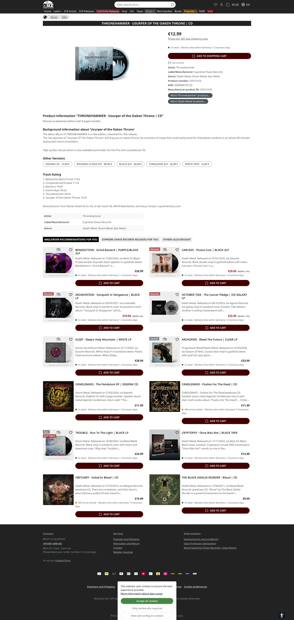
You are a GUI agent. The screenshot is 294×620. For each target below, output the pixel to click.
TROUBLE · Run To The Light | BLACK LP (101, 432)
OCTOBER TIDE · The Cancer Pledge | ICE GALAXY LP (214, 296)
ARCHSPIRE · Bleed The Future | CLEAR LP (209, 339)
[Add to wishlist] (70, 250)
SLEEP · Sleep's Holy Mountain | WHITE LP (103, 339)
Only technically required (147, 608)
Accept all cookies (147, 601)
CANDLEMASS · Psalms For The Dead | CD (209, 384)
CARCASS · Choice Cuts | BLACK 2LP (205, 250)
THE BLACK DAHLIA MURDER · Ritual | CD (209, 477)
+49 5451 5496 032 (52, 543)
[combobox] (141, 5)
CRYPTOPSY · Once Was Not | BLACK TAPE (209, 432)
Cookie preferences (195, 586)
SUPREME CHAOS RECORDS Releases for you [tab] (130, 239)
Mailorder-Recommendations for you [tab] (70, 239)
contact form (62, 560)
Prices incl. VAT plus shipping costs (188, 38)
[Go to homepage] (48, 4)
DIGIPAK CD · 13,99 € (57, 164)
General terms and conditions (201, 539)
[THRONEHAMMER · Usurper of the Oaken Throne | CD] (102, 63)
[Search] (172, 5)
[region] (102, 63)
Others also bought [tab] (177, 239)
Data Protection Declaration (200, 543)
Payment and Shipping (126, 539)
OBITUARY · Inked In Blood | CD (96, 477)
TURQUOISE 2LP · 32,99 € (163, 164)
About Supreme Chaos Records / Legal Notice (210, 547)
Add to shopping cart (211, 56)
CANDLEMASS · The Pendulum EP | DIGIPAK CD (106, 384)
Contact (117, 547)
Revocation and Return (126, 543)
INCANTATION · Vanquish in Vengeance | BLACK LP (107, 296)
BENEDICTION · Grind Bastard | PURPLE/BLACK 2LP (106, 251)
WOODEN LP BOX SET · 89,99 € (94, 164)
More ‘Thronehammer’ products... (190, 95)
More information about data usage (141, 593)
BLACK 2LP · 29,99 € (130, 164)
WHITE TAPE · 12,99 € (197, 164)
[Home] (45, 17)
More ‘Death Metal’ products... (188, 101)
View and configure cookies (147, 615)
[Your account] (222, 4)
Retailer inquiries (123, 552)
